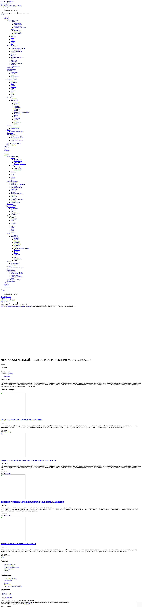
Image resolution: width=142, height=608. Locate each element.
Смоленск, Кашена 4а (7, 3)
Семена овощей (15, 127)
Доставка (6, 149)
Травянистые (17, 122)
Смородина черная (16, 50)
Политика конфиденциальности (13, 586)
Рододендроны (15, 76)
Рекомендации (11, 144)
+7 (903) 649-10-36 (16, 6)
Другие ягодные (15, 66)
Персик (13, 42)
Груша (12, 29)
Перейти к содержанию (7, 1)
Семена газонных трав (17, 131)
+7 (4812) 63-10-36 (6, 6)
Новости (6, 147)
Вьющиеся (13, 78)
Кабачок (13, 90)
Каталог (6, 18)
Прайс (5, 146)
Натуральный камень (16, 140)
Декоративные (11, 70)
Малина (13, 55)
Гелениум (16, 104)
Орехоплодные (11, 69)
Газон (8, 130)
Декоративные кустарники (11, 567)
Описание (7, 376)
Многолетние (14, 100)
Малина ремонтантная (17, 57)
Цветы (9, 97)
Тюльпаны (17, 118)
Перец (12, 84)
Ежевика (13, 58)
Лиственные (14, 72)
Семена (9, 125)
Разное (16, 124)
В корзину (8, 432)
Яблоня (13, 21)
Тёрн (12, 44)
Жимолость (14, 60)
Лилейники (17, 113)
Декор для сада (11, 134)
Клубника (13, 47)
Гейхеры (16, 103)
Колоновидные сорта (20, 27)
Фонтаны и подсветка (17, 137)
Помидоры (14, 82)
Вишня (12, 35)
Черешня (13, 36)
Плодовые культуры (12, 20)
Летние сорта (17, 23)
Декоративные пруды (17, 136)
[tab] (72, 376)
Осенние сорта (18, 24)
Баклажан (13, 87)
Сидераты (10, 133)
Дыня (12, 88)
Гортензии (17, 109)
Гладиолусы (17, 107)
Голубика (13, 64)
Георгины (16, 106)
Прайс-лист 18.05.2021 (10, 578)
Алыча (12, 38)
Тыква (12, 93)
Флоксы (16, 119)
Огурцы (13, 85)
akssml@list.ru (4, 4)
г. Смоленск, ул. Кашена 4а (8, 300)
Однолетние (14, 98)
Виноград (13, 54)
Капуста (13, 81)
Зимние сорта (17, 26)
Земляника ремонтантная (18, 48)
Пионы (16, 116)
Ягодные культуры (12, 45)
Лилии (16, 115)
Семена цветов (15, 128)
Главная (6, 17)
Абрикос (13, 41)
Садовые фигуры (15, 139)
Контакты (6, 150)
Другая (12, 96)
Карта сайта (7, 584)
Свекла (13, 94)
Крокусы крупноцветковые (21, 112)
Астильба (16, 101)
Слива (12, 39)
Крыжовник (14, 52)
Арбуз (12, 91)
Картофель (10, 67)
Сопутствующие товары (14, 143)
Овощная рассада (12, 79)
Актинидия (14, 61)
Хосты (15, 121)
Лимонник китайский (17, 63)
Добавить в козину (6, 371)
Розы (12, 75)
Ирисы (16, 110)
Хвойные (13, 73)
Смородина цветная (16, 51)
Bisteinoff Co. (28, 603)
